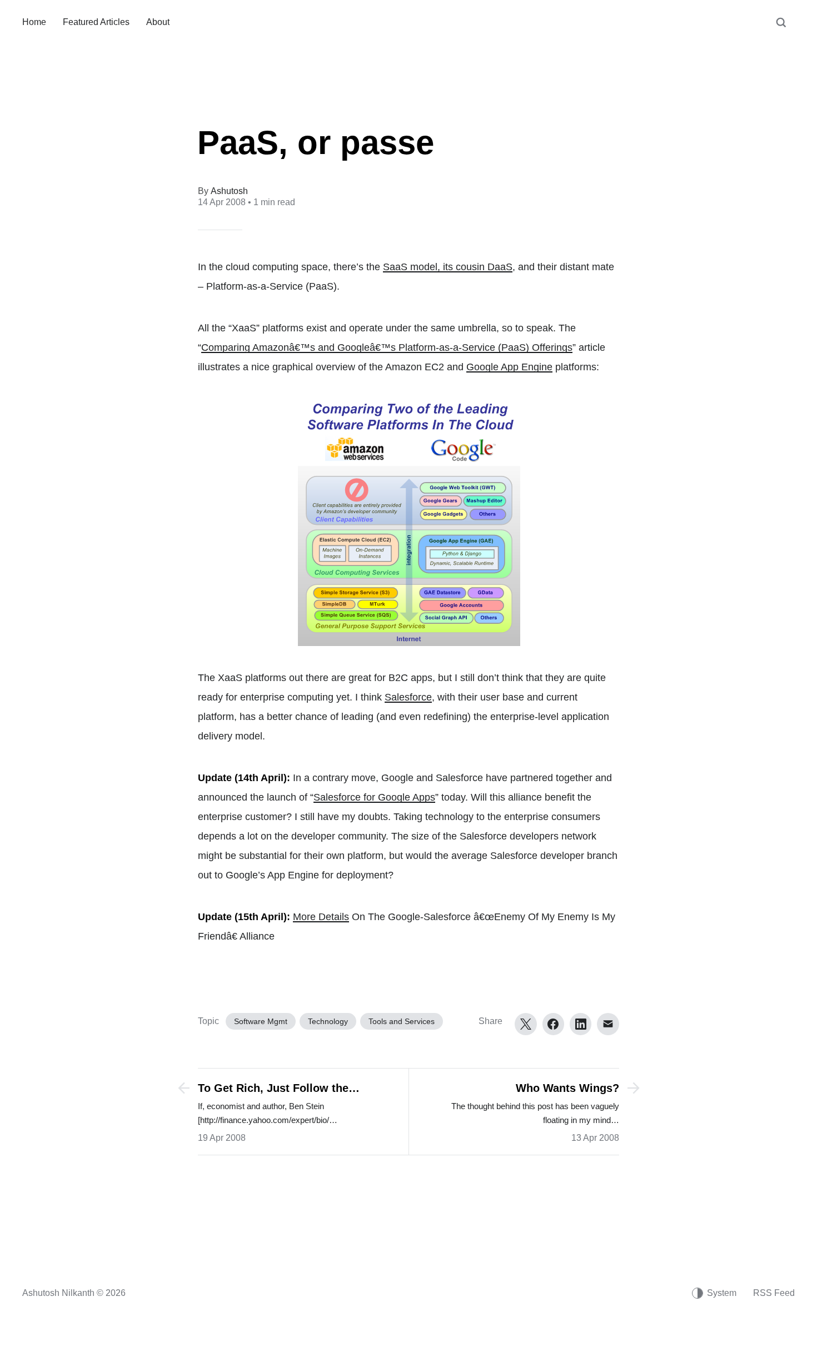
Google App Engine (509, 366)
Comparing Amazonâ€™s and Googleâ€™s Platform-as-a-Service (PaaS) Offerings (386, 347)
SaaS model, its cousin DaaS (447, 266)
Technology (328, 1021)
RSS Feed (774, 1293)
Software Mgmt (260, 1021)
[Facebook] (553, 1024)
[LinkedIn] (580, 1024)
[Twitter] (525, 1024)
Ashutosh (229, 191)
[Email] (608, 1024)
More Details (321, 916)
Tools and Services (401, 1021)
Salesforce (408, 697)
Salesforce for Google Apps (374, 797)
